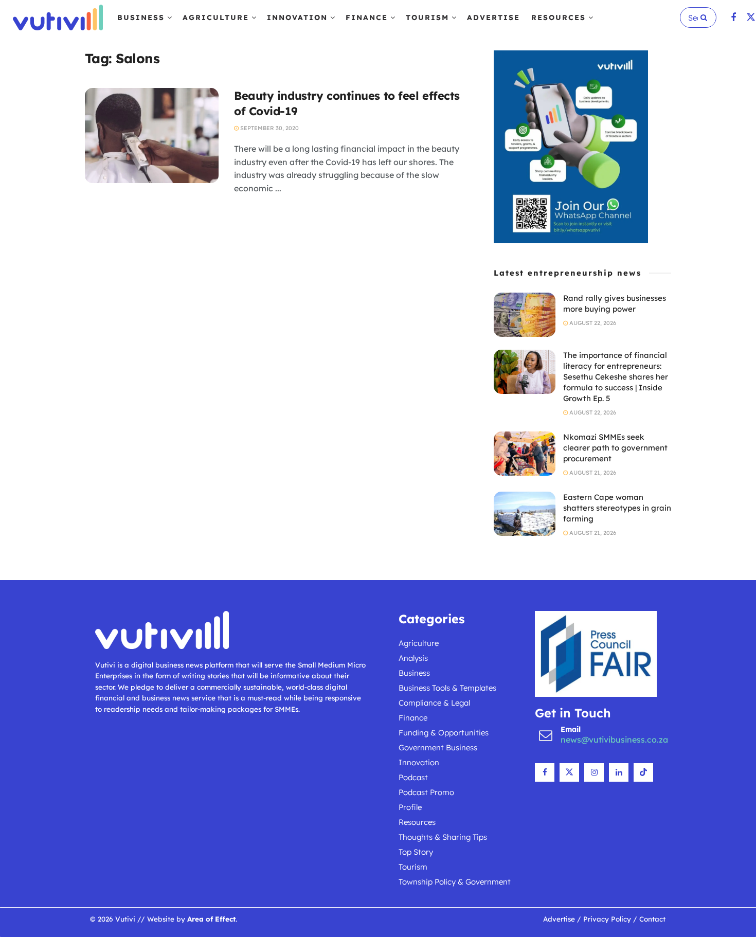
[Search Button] (705, 17)
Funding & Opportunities (444, 732)
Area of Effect (211, 918)
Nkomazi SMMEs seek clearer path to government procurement (615, 447)
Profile (410, 807)
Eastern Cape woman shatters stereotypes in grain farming (617, 508)
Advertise (493, 17)
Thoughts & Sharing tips (443, 837)
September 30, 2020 (269, 128)
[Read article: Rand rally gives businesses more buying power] (524, 315)
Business (141, 17)
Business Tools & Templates (447, 688)
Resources (558, 17)
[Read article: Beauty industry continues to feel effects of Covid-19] (152, 136)
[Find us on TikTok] (643, 772)
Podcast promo (426, 792)
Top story (416, 852)
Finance (367, 17)
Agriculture (216, 17)
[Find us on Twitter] (750, 17)
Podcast (413, 777)
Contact (652, 918)
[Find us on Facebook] (733, 17)
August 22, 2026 (592, 323)
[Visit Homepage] (58, 17)
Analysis (413, 658)
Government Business (438, 747)
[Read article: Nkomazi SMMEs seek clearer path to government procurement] (524, 453)
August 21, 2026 (592, 472)
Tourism (427, 17)
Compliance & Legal (434, 703)
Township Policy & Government (455, 882)
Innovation (297, 17)
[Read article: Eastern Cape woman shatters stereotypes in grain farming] (524, 514)
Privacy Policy (607, 918)
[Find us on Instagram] (594, 772)
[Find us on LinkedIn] (618, 772)
